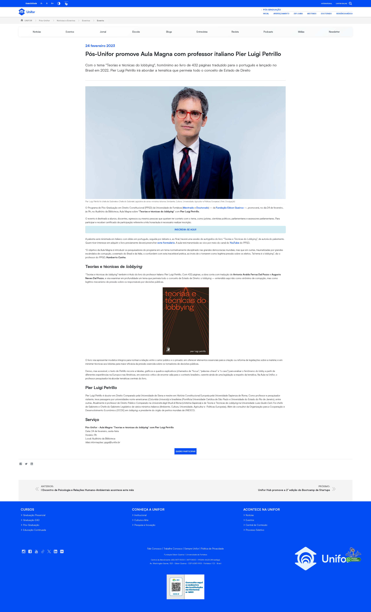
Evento (100, 20)
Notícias (250, 515)
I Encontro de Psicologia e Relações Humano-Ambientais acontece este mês (87, 488)
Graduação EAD (31, 520)
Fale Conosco (154, 548)
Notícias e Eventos (66, 20)
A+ (52, 3)
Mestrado (311, 14)
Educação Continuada (34, 529)
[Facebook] (21, 464)
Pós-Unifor (44, 20)
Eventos (86, 20)
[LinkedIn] (32, 464)
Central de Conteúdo (256, 525)
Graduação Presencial (34, 515)
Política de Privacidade (212, 548)
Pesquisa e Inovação (144, 525)
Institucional (140, 515)
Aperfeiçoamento (281, 14)
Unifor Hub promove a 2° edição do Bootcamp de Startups (294, 488)
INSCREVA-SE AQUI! (185, 229)
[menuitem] (37, 31)
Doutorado (326, 14)
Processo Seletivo (255, 529)
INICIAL (266, 14)
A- (41, 3)
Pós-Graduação (272, 10)
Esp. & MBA (298, 14)
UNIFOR (28, 20)
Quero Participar (185, 451)
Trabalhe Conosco (172, 548)
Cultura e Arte (141, 520)
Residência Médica (344, 14)
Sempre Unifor (191, 548)
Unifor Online (341, 3)
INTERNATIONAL (326, 3)
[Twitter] (26, 464)
